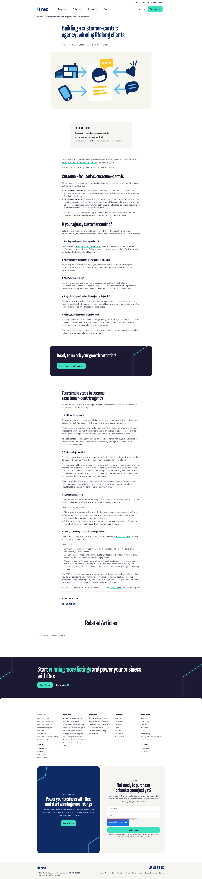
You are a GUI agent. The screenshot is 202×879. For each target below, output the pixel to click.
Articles (40, 17)
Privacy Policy (110, 873)
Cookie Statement (151, 873)
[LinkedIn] (150, 867)
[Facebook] (70, 603)
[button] (162, 2)
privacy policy (144, 836)
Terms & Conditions (123, 873)
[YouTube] (163, 867)
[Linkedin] (63, 603)
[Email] (74, 603)
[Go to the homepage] (41, 867)
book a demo (115, 587)
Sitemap (162, 873)
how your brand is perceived (88, 246)
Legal (101, 873)
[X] (66, 603)
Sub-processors (137, 873)
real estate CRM (122, 536)
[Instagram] (154, 867)
